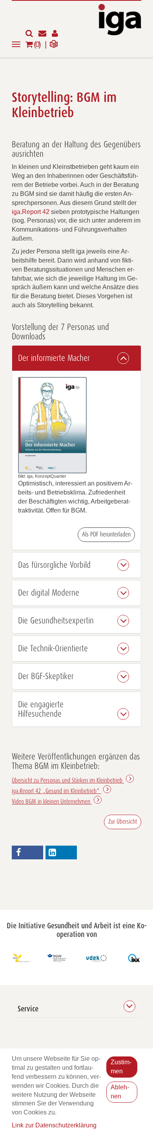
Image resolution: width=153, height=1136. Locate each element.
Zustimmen (121, 1066)
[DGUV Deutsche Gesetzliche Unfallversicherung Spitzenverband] (57, 958)
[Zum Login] (57, 34)
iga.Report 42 (30, 211)
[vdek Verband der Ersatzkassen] (95, 958)
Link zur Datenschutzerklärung (54, 1125)
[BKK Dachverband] (19, 958)
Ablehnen (120, 1092)
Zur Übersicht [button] (122, 821)
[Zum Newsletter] (45, 34)
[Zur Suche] (32, 34)
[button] (76, 358)
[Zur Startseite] (119, 19)
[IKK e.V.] (134, 958)
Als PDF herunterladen (106, 534)
